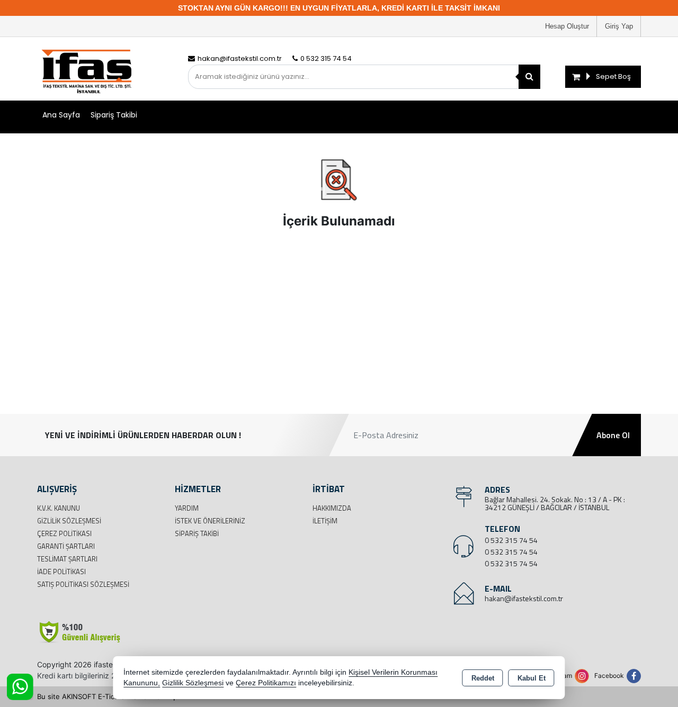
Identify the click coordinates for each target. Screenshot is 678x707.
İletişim (325, 520)
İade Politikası (61, 571)
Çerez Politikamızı (266, 683)
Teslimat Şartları (67, 559)
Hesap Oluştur (567, 26)
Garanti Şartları (66, 546)
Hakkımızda (332, 508)
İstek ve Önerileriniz (210, 520)
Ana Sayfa (61, 115)
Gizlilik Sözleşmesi (69, 520)
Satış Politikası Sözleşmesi (83, 584)
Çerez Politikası (64, 533)
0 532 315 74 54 (511, 540)
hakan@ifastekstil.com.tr (524, 598)
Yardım (187, 508)
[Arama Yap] (529, 77)
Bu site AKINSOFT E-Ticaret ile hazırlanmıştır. (110, 696)
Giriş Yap (619, 26)
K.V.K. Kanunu (58, 508)
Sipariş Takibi (114, 115)
